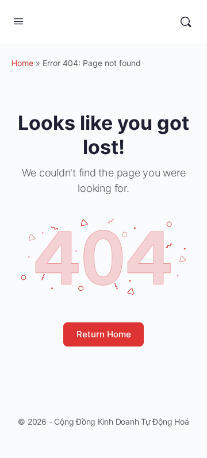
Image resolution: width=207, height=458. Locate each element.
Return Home (103, 334)
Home (22, 63)
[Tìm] (186, 22)
